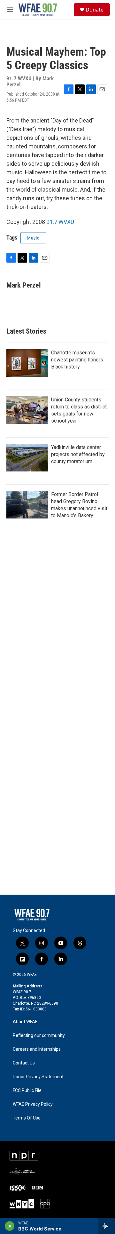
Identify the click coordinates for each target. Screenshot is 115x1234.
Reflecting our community (39, 1035)
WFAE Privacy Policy (33, 1104)
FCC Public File (27, 1090)
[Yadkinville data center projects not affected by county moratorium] (27, 457)
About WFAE (25, 1021)
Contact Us (24, 1063)
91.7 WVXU (60, 221)
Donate (94, 9)
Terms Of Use (27, 1118)
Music (33, 238)
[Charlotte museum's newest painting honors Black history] (27, 363)
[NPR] (24, 1155)
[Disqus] (57, 644)
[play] (10, 1226)
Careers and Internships (37, 1049)
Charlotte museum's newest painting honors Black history (77, 360)
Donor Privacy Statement (38, 1076)
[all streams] (106, 1226)
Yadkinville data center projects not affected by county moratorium (78, 454)
